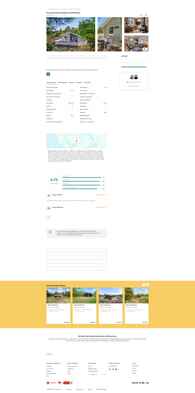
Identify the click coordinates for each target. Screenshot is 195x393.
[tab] (53, 302)
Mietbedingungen (101, 389)
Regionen (49, 371)
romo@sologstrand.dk (135, 82)
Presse (69, 373)
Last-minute (49, 369)
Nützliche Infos (92, 369)
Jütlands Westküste (53, 9)
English (134, 363)
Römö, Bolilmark (63, 9)
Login (89, 366)
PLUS (68, 371)
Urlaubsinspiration (51, 373)
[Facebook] (113, 369)
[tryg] (67, 384)
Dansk (134, 373)
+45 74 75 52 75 (134, 86)
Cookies (90, 389)
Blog (47, 376)
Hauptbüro (70, 369)
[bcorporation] (72, 384)
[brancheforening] (51, 384)
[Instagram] (110, 369)
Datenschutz (79, 389)
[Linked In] (116, 369)
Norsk (134, 368)
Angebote (49, 366)
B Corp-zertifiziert (72, 366)
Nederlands (135, 366)
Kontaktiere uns (113, 366)
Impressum (69, 389)
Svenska (134, 370)
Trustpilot (49, 354)
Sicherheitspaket (93, 371)
